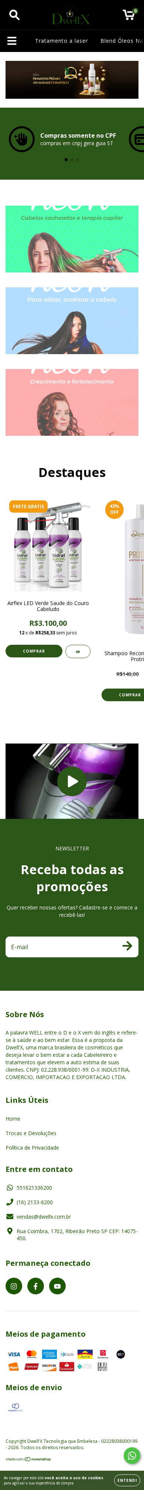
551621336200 (34, 1187)
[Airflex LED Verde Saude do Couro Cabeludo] (77, 651)
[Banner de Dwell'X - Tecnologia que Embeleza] (72, 239)
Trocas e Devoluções (31, 1133)
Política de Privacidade (32, 1147)
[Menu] (12, 41)
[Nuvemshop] (29, 1460)
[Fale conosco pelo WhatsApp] (132, 1455)
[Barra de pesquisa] (14, 15)
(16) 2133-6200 (35, 1202)
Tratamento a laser (61, 40)
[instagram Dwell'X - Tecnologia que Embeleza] (14, 1286)
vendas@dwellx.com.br (44, 1216)
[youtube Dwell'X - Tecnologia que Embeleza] (57, 1286)
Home (13, 1118)
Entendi (127, 1480)
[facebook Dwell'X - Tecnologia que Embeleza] (35, 1286)
